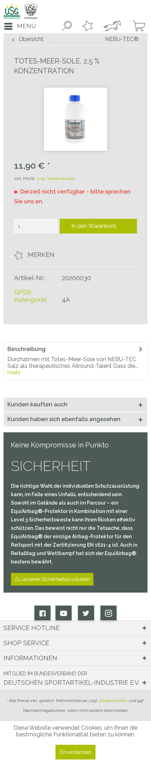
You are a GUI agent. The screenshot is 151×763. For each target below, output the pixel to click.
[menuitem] (18, 26)
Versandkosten (113, 700)
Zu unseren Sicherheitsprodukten (52, 579)
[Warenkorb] (136, 26)
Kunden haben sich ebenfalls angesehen (63, 419)
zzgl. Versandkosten (56, 178)
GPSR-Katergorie (30, 296)
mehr (14, 372)
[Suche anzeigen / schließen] (65, 26)
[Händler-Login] (111, 26)
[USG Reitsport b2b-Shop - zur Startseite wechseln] (21, 11)
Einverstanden (75, 752)
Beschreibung (26, 349)
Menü (26, 25)
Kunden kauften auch (37, 404)
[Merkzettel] (86, 26)
